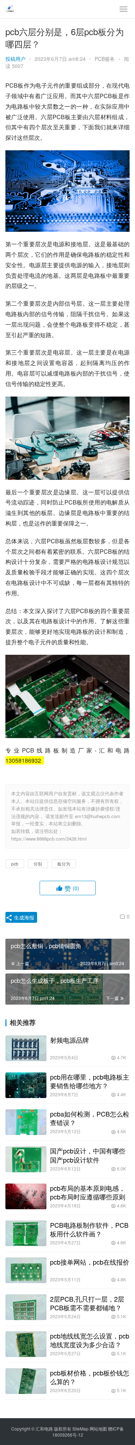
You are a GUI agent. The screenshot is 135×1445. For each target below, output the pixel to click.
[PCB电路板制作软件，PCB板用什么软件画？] (25, 1233)
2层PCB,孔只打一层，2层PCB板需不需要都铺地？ (87, 1303)
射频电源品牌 (69, 1039)
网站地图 (98, 1428)
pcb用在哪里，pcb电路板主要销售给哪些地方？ (89, 1081)
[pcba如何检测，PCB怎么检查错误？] (25, 1122)
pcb (14, 863)
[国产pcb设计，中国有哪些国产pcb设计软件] (25, 1159)
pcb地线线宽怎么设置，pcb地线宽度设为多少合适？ (89, 1340)
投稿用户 (15, 58)
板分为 (63, 863)
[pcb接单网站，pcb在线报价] (25, 1270)
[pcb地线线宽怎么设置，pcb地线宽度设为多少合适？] (25, 1344)
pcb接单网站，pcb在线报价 (89, 1261)
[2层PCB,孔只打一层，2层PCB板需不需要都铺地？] (25, 1307)
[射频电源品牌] (25, 1048)
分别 (37, 863)
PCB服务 (105, 58)
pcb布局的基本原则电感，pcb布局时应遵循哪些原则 (87, 1192)
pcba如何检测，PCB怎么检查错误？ (89, 1118)
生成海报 (23, 917)
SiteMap (80, 1428)
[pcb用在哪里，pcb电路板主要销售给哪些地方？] (25, 1085)
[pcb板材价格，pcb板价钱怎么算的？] (25, 1381)
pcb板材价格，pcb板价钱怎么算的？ (89, 1377)
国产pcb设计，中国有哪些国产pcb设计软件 (87, 1155)
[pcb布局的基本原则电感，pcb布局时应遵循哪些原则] (25, 1196)
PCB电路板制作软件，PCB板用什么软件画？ (89, 1229)
